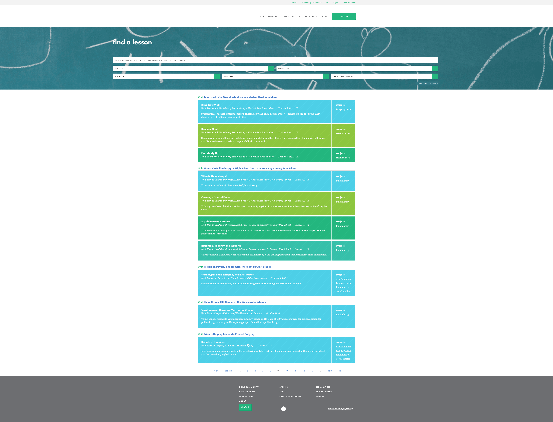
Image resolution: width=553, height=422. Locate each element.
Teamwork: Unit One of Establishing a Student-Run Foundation (240, 96)
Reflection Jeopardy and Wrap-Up (221, 245)
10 (286, 370)
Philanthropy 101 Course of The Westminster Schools (235, 302)
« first (215, 370)
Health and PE (343, 133)
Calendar (305, 2)
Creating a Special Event (215, 197)
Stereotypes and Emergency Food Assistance (227, 274)
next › (330, 370)
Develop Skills (292, 16)
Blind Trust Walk (210, 104)
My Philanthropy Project (215, 221)
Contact (320, 396)
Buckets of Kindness (213, 342)
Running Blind (209, 129)
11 (295, 370)
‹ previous (228, 370)
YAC (327, 2)
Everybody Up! (210, 153)
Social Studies (343, 291)
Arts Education (343, 279)
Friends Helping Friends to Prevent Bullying (229, 334)
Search (343, 16)
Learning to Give (209, 14)
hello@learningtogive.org (340, 409)
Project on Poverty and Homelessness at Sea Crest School (237, 266)
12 (303, 370)
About (324, 16)
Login (335, 2)
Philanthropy (342, 180)
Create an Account (349, 2)
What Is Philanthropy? (214, 176)
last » (341, 370)
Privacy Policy (324, 391)
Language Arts (343, 109)
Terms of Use (323, 387)
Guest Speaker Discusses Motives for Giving (227, 309)
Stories (284, 387)
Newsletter (317, 2)
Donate (294, 2)
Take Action (310, 16)
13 (312, 370)
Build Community (270, 16)
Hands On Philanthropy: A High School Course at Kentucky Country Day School (250, 168)
